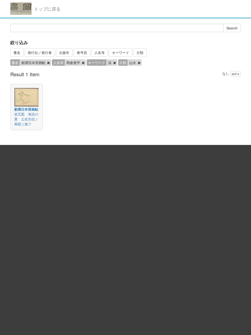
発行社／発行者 (40, 52)
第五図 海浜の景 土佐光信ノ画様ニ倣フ (26, 119)
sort (234, 74)
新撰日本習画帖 (26, 109)
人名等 (99, 52)
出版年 (64, 52)
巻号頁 (82, 52)
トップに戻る (47, 8)
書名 (16, 52)
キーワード (120, 52)
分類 (140, 52)
